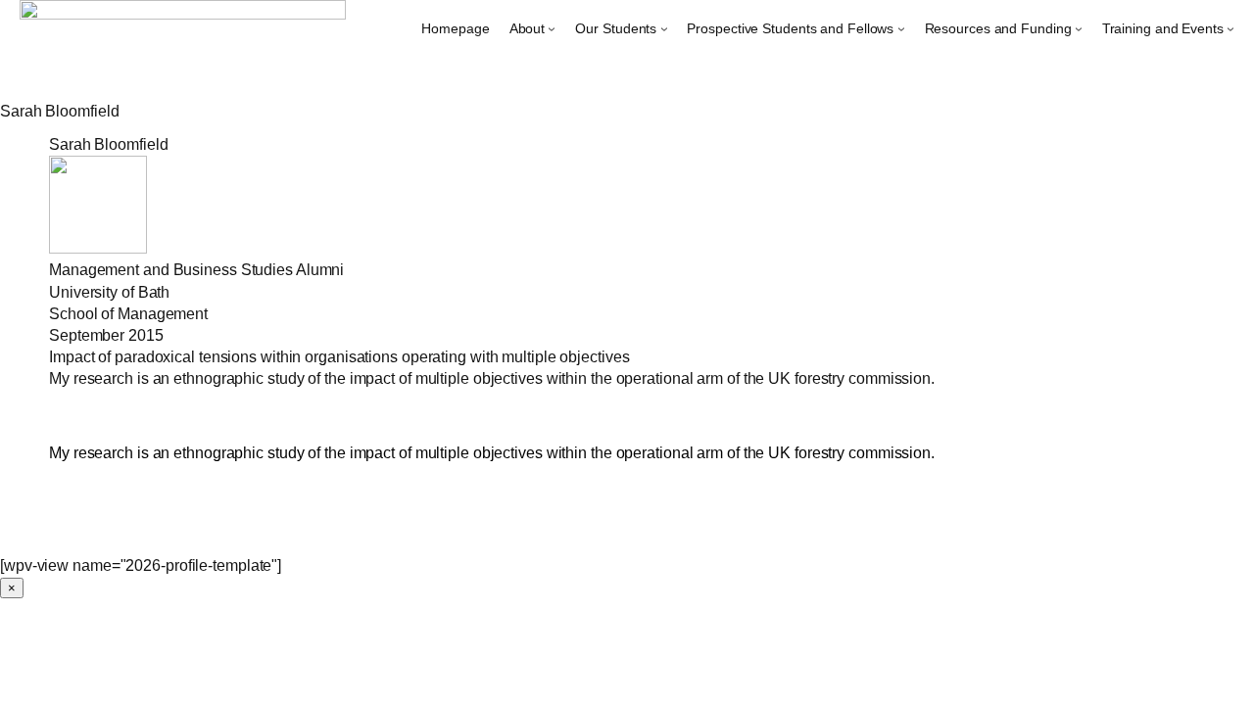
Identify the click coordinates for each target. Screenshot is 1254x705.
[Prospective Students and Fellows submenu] (901, 28)
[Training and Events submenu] (1230, 28)
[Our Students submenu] (664, 28)
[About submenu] (551, 28)
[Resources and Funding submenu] (1079, 28)
